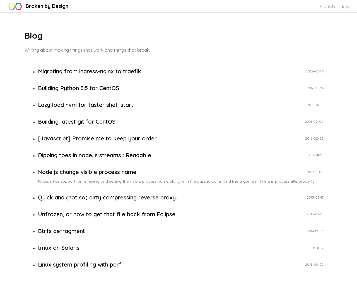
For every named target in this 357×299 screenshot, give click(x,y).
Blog (346, 6)
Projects (327, 6)
